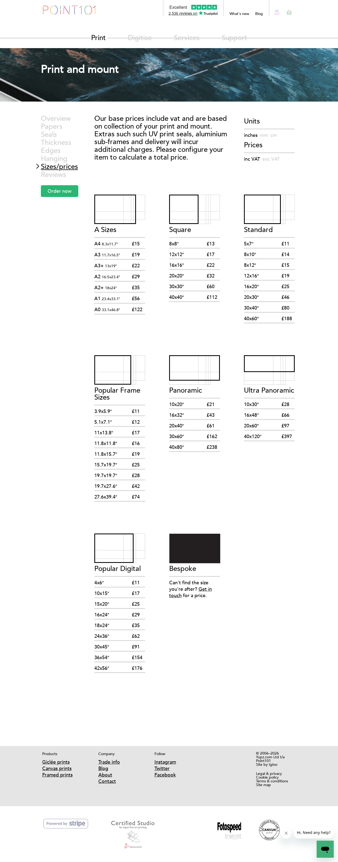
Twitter (162, 768)
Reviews (53, 175)
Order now (60, 191)
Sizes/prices (59, 167)
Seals (49, 134)
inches (251, 135)
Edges (51, 150)
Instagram (165, 762)
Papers (52, 126)
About (105, 775)
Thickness (56, 142)
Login (277, 11)
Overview (56, 118)
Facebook (165, 775)
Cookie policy (267, 777)
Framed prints (57, 775)
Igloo (273, 764)
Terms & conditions (272, 781)
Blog (259, 13)
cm (273, 135)
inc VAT (252, 159)
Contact (107, 781)
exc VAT (271, 159)
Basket (288, 11)
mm (264, 135)
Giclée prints (56, 762)
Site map (263, 784)
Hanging (54, 159)
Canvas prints (57, 768)
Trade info (109, 762)
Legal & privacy (269, 773)
